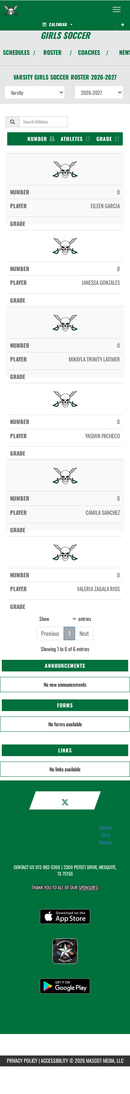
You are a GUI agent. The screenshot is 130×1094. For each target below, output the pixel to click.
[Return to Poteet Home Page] (11, 9)
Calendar (58, 24)
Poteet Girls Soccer (105, 835)
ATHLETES (72, 138)
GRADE (104, 138)
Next (84, 633)
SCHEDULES (16, 52)
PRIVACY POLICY (22, 1060)
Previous (50, 633)
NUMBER (37, 138)
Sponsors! (89, 887)
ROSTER (52, 52)
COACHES (89, 52)
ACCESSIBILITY (54, 1060)
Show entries (65, 618)
